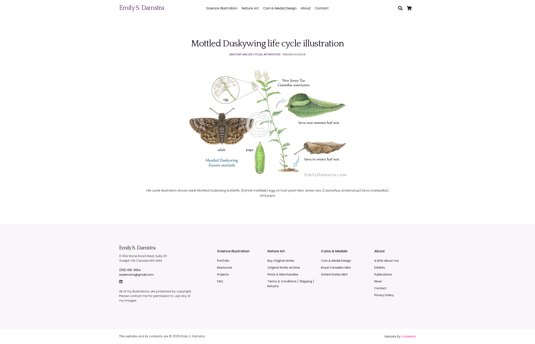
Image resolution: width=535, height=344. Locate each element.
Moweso (409, 336)
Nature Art (250, 8)
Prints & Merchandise (283, 274)
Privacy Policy (384, 295)
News (378, 281)
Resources (224, 267)
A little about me (386, 261)
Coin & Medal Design (280, 8)
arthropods (272, 54)
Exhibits (379, 267)
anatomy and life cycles (245, 54)
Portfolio (223, 261)
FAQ (220, 281)
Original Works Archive (284, 267)
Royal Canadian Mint (336, 267)
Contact (322, 8)
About (306, 8)
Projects (223, 274)
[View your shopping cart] (411, 8)
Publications (383, 274)
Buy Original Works (281, 261)
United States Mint (334, 274)
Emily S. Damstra (141, 7)
